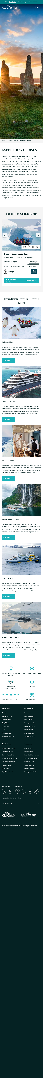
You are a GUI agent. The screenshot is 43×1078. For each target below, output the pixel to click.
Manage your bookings (31, 713)
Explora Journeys (29, 768)
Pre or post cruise (29, 723)
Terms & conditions (8, 736)
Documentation (29, 733)
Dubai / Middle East (8, 755)
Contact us (5, 726)
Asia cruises (5, 768)
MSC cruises (28, 748)
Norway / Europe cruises (9, 758)
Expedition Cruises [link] (25, 140)
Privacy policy (6, 733)
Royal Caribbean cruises (31, 755)
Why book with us (7, 716)
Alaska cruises (6, 765)
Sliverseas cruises (29, 762)
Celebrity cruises (29, 765)
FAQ (3, 730)
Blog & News (6, 723)
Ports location (28, 730)
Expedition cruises (7, 772)
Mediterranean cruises (9, 748)
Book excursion (29, 716)
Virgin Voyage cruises (30, 758)
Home (3, 140)
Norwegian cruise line (30, 772)
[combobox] (34, 262)
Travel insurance (29, 736)
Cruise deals (12, 140)
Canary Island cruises (8, 762)
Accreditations (6, 719)
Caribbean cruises (7, 752)
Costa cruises (28, 752)
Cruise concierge (29, 726)
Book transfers (28, 719)
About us (4, 713)
